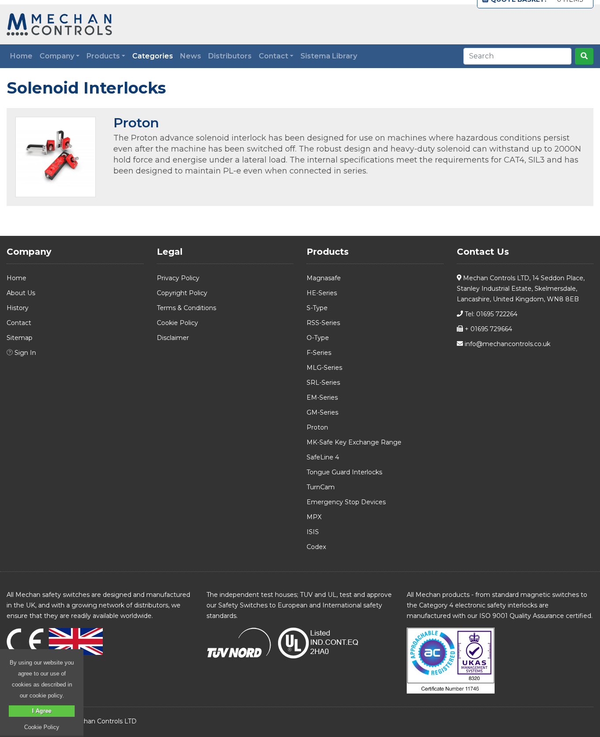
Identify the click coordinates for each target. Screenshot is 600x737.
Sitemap (20, 338)
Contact (19, 323)
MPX (314, 517)
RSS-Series (323, 323)
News (190, 56)
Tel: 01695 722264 (490, 314)
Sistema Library (328, 56)
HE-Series (322, 293)
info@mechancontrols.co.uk (506, 344)
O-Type (318, 338)
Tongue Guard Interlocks (344, 472)
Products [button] (103, 56)
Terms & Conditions (186, 308)
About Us (21, 293)
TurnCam (321, 487)
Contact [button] (273, 56)
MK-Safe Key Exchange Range (354, 442)
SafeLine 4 (323, 457)
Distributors (230, 56)
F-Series (319, 353)
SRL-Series (323, 383)
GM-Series (322, 412)
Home (21, 56)
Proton (136, 123)
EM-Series (322, 397)
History (18, 308)
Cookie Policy (177, 323)
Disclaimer (173, 338)
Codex (316, 547)
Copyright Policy (182, 293)
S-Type (317, 308)
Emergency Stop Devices (346, 502)
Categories (154, 55)
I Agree (41, 711)
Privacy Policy (178, 278)
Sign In (24, 353)
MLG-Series (324, 368)
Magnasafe (324, 278)
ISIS (313, 532)
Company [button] (57, 56)
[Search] (584, 56)
